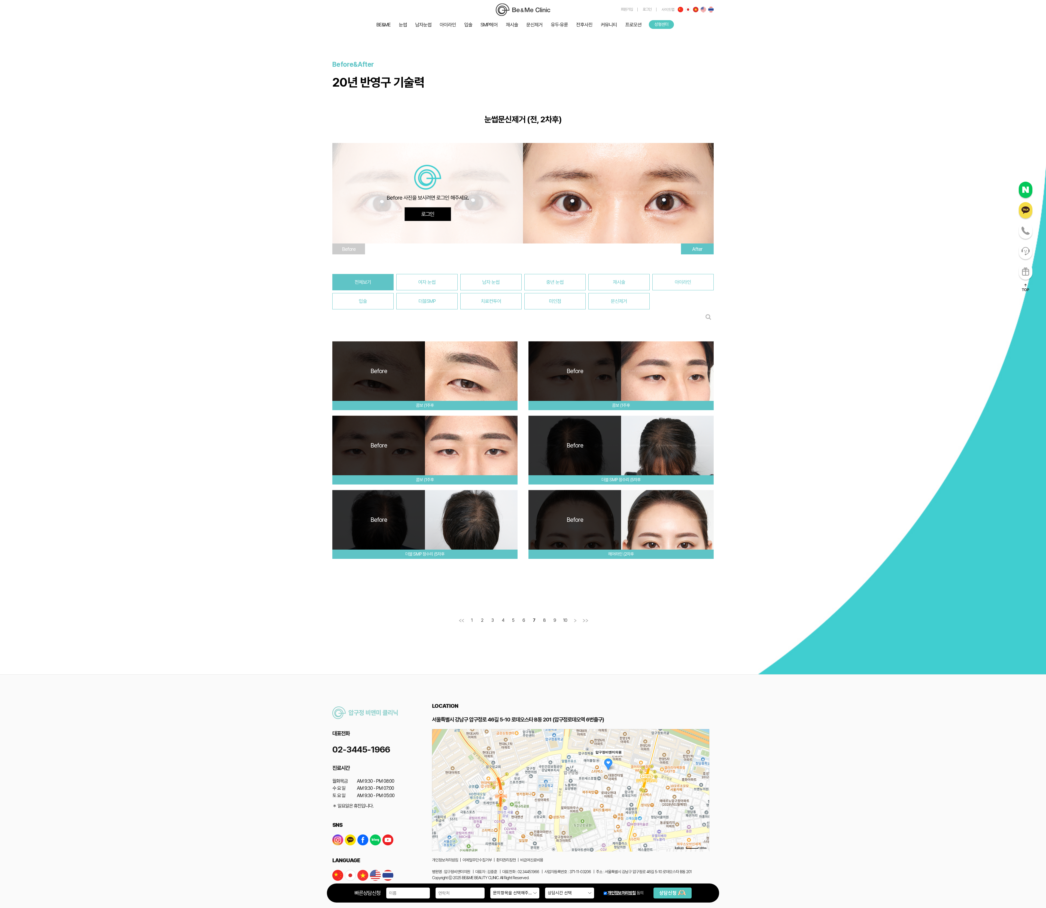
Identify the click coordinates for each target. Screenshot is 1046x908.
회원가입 (627, 9)
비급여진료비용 (531, 860)
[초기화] (702, 800)
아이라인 (448, 25)
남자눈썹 (423, 25)
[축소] (702, 789)
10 (565, 620)
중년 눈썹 (555, 282)
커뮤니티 (609, 25)
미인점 (555, 301)
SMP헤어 (489, 25)
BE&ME (383, 25)
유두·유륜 (559, 25)
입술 (468, 25)
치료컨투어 (491, 301)
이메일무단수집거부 (477, 860)
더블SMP (427, 301)
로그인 (647, 9)
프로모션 (633, 25)
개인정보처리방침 (621, 892)
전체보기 (363, 282)
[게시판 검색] (708, 317)
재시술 (512, 25)
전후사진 (584, 25)
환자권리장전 (506, 860)
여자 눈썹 (427, 282)
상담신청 (668, 893)
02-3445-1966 (361, 749)
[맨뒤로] (585, 620)
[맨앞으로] (461, 620)
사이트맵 (667, 9)
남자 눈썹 (491, 282)
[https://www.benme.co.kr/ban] (523, 9)
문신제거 (534, 25)
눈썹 (403, 25)
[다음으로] (575, 620)
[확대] (702, 780)
